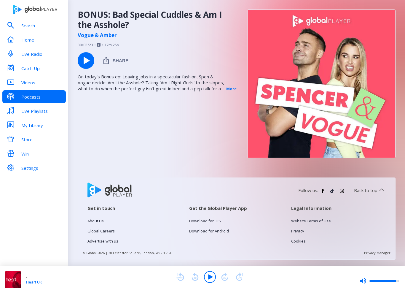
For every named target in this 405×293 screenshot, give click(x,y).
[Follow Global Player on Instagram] (342, 193)
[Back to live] (239, 277)
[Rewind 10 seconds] (195, 277)
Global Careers (101, 231)
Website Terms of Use (311, 221)
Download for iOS (205, 221)
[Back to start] (180, 277)
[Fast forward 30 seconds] (225, 277)
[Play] (210, 277)
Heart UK (34, 282)
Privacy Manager (377, 253)
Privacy (297, 231)
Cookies (298, 241)
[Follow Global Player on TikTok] (332, 193)
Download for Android (209, 231)
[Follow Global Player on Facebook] (323, 193)
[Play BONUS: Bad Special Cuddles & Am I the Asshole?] (86, 60)
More (231, 88)
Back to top (365, 190)
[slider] (379, 281)
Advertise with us (102, 241)
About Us (95, 221)
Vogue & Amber (97, 35)
